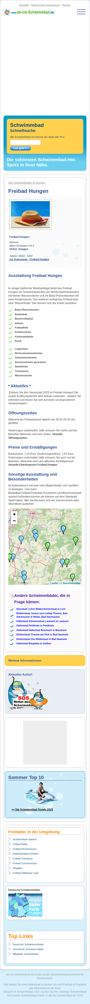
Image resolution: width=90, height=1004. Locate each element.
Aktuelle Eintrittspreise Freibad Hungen (32, 464)
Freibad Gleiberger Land (25, 873)
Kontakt (24, 5)
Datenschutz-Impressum (45, 5)
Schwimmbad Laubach (25, 839)
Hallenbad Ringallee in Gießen (33, 643)
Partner (66, 5)
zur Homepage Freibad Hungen (29, 259)
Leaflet (54, 583)
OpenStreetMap (72, 583)
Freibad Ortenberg (22, 858)
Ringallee (17, 868)
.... (14, 877)
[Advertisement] (45, 64)
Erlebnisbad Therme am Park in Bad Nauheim (42, 634)
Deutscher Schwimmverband (28, 944)
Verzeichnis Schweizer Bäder (28, 949)
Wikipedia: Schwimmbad (25, 954)
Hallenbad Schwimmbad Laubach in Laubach (42, 621)
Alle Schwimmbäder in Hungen (26, 182)
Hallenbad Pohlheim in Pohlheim (35, 625)
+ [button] (14, 514)
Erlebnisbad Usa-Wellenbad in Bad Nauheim (41, 639)
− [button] (14, 521)
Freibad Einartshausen (25, 849)
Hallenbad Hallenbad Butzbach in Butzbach (41, 630)
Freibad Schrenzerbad (24, 863)
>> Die (32, 809)
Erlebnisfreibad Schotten (25, 853)
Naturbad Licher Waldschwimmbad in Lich (40, 609)
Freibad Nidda (20, 844)
